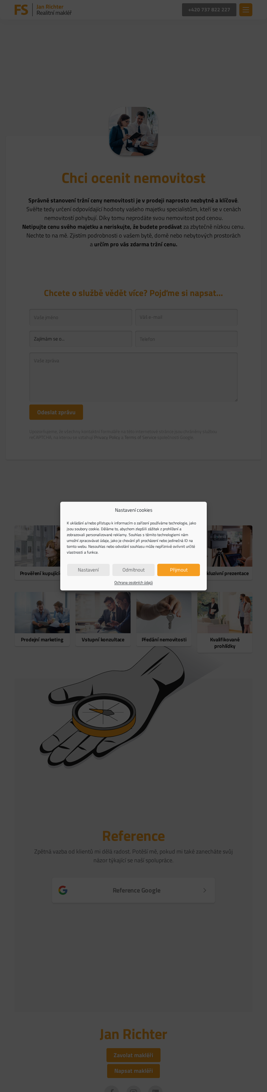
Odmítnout (133, 569)
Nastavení (88, 569)
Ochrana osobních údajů (133, 582)
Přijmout (179, 569)
